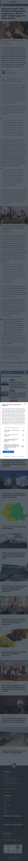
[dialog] (14, 430)
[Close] (25, 404)
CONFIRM (8, 451)
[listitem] (14, 427)
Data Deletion (6, 456)
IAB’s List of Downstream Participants (15, 423)
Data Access (14, 456)
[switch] (23, 430)
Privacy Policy (21, 456)
